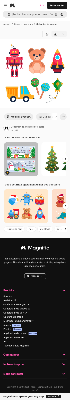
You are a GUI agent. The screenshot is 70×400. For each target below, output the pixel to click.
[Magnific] (35, 248)
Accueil (7, 24)
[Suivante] (56, 116)
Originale (22, 45)
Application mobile (13, 337)
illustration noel (14, 229)
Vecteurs (28, 24)
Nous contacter (13, 374)
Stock (17, 24)
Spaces (7, 296)
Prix (42, 5)
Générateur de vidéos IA (16, 308)
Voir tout (36, 137)
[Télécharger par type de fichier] (63, 34)
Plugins (12, 329)
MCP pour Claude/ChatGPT (18, 320)
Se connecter (57, 5)
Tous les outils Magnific (16, 345)
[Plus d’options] (38, 34)
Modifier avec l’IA (21, 116)
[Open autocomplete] (7, 14)
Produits (8, 290)
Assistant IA (9, 300)
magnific (15, 130)
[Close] (65, 396)
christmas (45, 229)
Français (35, 276)
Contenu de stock (13, 316)
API (5, 341)
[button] (35, 276)
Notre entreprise (13, 364)
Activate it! (53, 396)
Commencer (11, 354)
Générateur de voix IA (15, 312)
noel (31, 229)
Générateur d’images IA (16, 304)
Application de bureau (20, 333)
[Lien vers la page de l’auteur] (6, 128)
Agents (11, 325)
